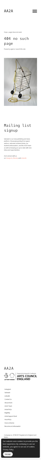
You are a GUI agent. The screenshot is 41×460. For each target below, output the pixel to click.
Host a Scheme (9, 423)
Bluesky (15, 158)
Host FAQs (8, 419)
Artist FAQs (8, 409)
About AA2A (8, 403)
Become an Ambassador (13, 426)
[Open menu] (34, 11)
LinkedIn (23, 158)
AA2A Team (8, 406)
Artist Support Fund (11, 416)
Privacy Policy (8, 449)
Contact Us (8, 399)
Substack (7, 393)
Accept (7, 454)
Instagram (9, 158)
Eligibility (7, 413)
